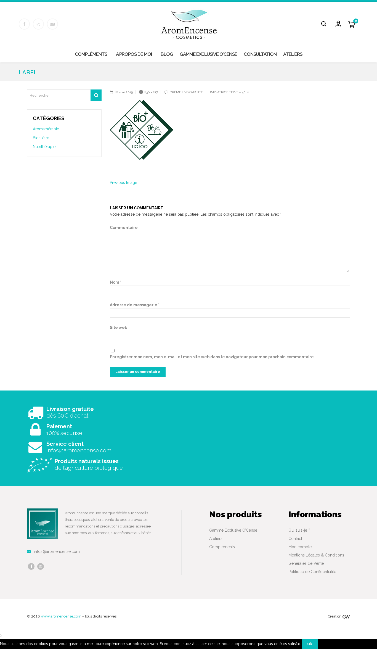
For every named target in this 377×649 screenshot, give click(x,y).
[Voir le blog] (52, 24)
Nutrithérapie (44, 146)
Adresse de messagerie (135, 305)
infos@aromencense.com (57, 551)
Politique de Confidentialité (312, 571)
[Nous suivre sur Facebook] (24, 24)
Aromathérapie (46, 129)
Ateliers (292, 54)
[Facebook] (31, 566)
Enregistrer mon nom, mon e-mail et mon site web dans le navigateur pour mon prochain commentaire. (212, 357)
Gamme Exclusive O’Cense (208, 54)
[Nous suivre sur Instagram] (38, 24)
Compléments (91, 54)
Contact (295, 538)
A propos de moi (134, 54)
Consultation (260, 54)
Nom (115, 282)
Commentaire (124, 227)
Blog (167, 54)
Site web (118, 327)
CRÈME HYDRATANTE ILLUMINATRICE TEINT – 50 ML (210, 92)
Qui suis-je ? (299, 530)
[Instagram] (40, 566)
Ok (309, 644)
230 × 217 (151, 92)
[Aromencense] (189, 24)
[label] (141, 130)
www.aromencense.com (61, 616)
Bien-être (41, 138)
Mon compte (300, 547)
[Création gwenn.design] (346, 616)
